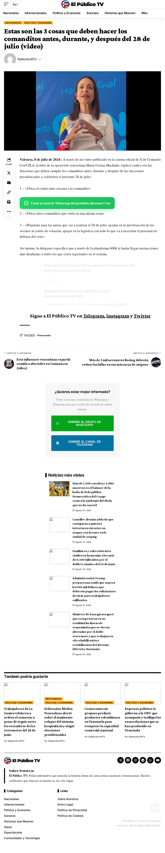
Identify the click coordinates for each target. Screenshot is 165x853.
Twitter (142, 316)
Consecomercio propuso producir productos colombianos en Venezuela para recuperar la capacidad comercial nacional (102, 719)
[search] (158, 4)
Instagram (117, 316)
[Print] (9, 202)
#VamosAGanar (67, 291)
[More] (9, 211)
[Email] (9, 182)
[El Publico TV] (82, 4)
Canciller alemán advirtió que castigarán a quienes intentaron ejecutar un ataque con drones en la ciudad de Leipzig (92, 528)
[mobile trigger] (7, 4)
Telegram (93, 316)
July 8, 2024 (117, 304)
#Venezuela (44, 335)
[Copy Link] (9, 192)
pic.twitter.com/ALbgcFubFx (63, 296)
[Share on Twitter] (9, 173)
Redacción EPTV (27, 59)
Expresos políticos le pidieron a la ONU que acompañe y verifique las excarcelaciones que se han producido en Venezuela (143, 719)
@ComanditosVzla (122, 265)
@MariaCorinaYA (97, 291)
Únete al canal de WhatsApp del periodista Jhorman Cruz (70, 203)
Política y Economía (38, 23)
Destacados (13, 23)
